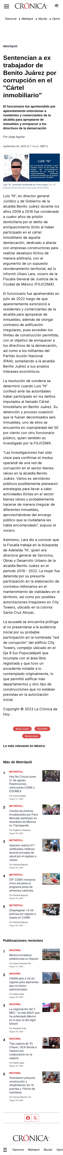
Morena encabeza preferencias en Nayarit (23, 957)
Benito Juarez (22, 728)
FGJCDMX (42, 728)
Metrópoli (34, 1150)
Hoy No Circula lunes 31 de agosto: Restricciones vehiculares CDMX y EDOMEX (22, 784)
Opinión (57, 19)
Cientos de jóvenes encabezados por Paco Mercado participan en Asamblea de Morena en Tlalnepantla (23, 818)
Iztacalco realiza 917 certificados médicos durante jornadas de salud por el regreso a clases (22, 852)
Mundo (48, 1150)
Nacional (18, 1150)
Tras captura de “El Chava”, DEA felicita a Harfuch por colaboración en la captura (23, 1050)
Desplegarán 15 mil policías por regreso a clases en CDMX (22, 913)
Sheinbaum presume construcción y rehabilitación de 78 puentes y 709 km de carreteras (22, 1085)
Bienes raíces (31, 736)
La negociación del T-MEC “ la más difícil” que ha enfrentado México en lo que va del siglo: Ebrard (24, 1016)
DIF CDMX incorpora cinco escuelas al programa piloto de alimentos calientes (22, 885)
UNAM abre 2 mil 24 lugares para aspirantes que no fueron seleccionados (23, 983)
